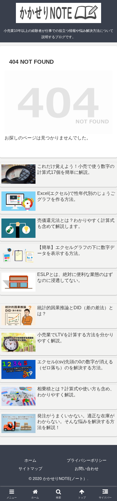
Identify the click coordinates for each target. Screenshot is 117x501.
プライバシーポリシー (86, 460)
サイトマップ (30, 468)
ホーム (30, 460)
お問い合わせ (87, 468)
